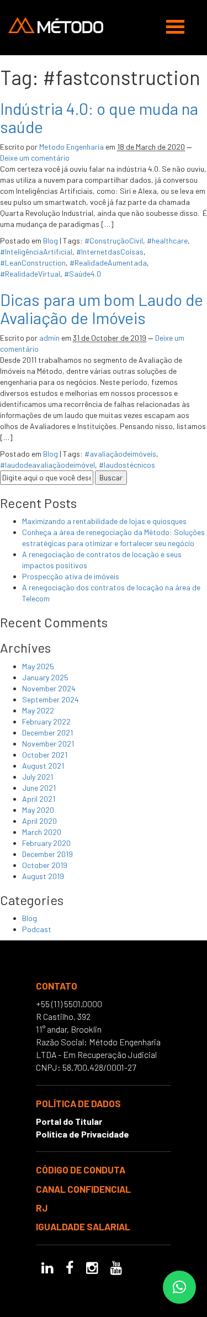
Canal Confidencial (83, 1188)
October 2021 (44, 754)
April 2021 (38, 798)
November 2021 (48, 743)
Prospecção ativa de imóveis (70, 576)
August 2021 (43, 765)
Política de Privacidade (82, 1134)
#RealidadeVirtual (30, 273)
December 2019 (47, 854)
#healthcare (167, 240)
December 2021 (47, 732)
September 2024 (50, 699)
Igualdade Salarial (83, 1226)
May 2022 (38, 710)
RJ (41, 1207)
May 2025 (38, 666)
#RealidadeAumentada (108, 262)
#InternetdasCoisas (110, 251)
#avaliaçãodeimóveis (120, 453)
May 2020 (38, 809)
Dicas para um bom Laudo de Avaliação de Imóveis (101, 308)
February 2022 (46, 721)
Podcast (36, 929)
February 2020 (46, 843)
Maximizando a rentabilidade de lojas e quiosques (104, 521)
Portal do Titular (69, 1121)
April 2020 (39, 821)
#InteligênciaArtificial (36, 251)
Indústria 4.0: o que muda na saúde (99, 117)
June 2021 (39, 787)
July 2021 (37, 776)
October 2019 (44, 865)
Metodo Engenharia (71, 146)
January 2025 (45, 677)
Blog (50, 240)
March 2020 (41, 832)
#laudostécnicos (127, 464)
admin (49, 337)
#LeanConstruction (33, 262)
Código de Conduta (80, 1169)
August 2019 (43, 876)
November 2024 (49, 688)
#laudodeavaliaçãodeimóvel (47, 464)
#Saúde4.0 (82, 273)
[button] (179, 1287)
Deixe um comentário (35, 157)
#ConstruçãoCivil (113, 240)
